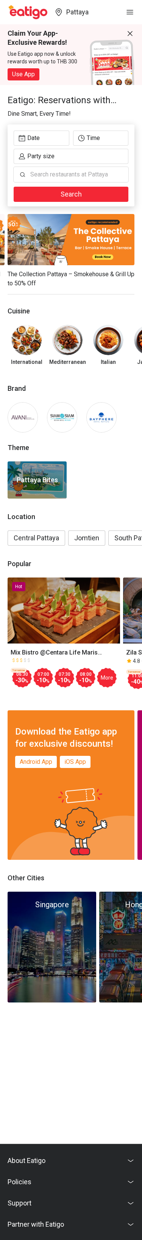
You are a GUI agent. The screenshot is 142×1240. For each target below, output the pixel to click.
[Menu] (129, 12)
